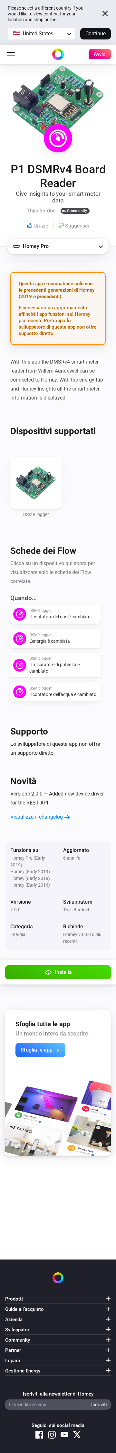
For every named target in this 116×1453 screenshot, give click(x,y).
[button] (41, 33)
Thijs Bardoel (76, 909)
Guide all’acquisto (24, 1309)
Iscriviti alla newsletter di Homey (58, 1394)
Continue (95, 33)
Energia (17, 934)
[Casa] (58, 54)
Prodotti (14, 1299)
